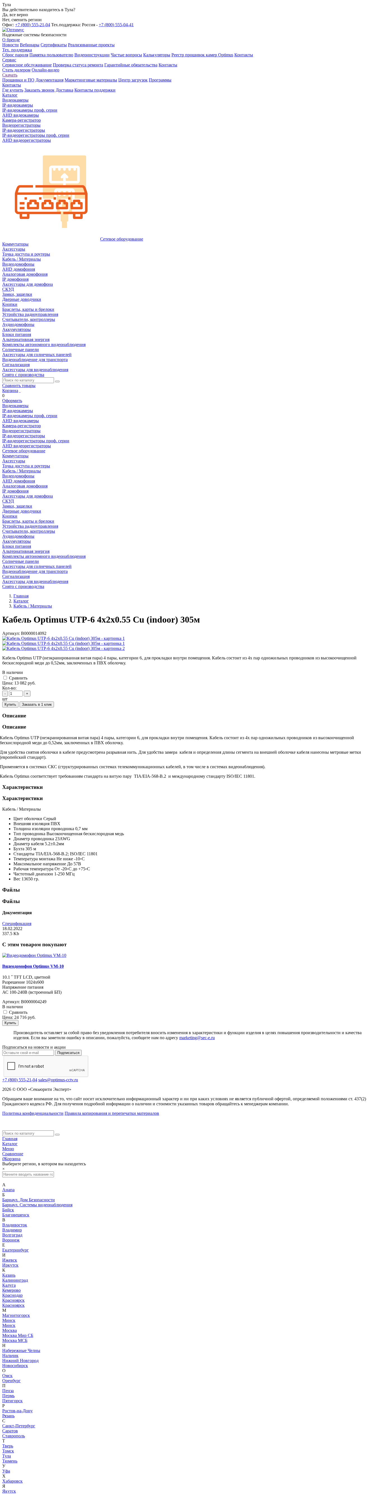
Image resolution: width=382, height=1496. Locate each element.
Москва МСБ (14, 1340)
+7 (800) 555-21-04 (32, 24)
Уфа (6, 1471)
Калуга (9, 1285)
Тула (6, 1456)
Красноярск (13, 1300)
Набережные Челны (21, 1350)
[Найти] (57, 381)
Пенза (8, 1390)
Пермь (8, 1395)
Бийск (8, 1209)
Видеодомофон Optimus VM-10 (33, 966)
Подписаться (68, 1053)
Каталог (10, 1143)
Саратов (10, 1430)
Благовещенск (15, 1214)
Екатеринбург (15, 1250)
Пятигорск (12, 1400)
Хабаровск (12, 1481)
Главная (9, 1138)
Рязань (8, 1415)
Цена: (7, 683)
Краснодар (12, 1295)
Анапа (8, 1189)
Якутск (9, 1491)
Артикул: (11, 633)
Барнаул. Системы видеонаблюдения (37, 1204)
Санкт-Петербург (18, 1425)
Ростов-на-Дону (17, 1410)
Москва (9, 1330)
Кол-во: (9, 688)
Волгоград (12, 1235)
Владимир (12, 1230)
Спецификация (16, 923)
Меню (8, 1148)
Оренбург (11, 1380)
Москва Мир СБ (17, 1335)
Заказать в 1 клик (37, 704)
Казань (8, 1275)
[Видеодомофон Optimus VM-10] (34, 955)
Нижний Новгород (20, 1360)
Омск (7, 1375)
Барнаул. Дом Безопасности (28, 1199)
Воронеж (11, 1240)
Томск (8, 1451)
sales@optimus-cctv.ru (58, 1079)
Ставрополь (13, 1435)
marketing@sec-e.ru (197, 1037)
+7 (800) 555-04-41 (116, 24)
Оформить (12, 400)
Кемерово (11, 1290)
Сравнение (12, 1153)
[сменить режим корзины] (19, 390)
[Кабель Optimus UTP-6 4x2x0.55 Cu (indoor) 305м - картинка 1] (63, 638)
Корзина (10, 390)
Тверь (7, 1446)
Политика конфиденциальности (32, 1113)
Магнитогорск (16, 1315)
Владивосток (14, 1225)
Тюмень (9, 1461)
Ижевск (9, 1260)
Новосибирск (15, 1365)
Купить (10, 704)
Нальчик (10, 1355)
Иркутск (10, 1265)
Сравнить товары (19, 385)
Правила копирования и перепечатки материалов (112, 1113)
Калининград (15, 1280)
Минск (8, 1320)
